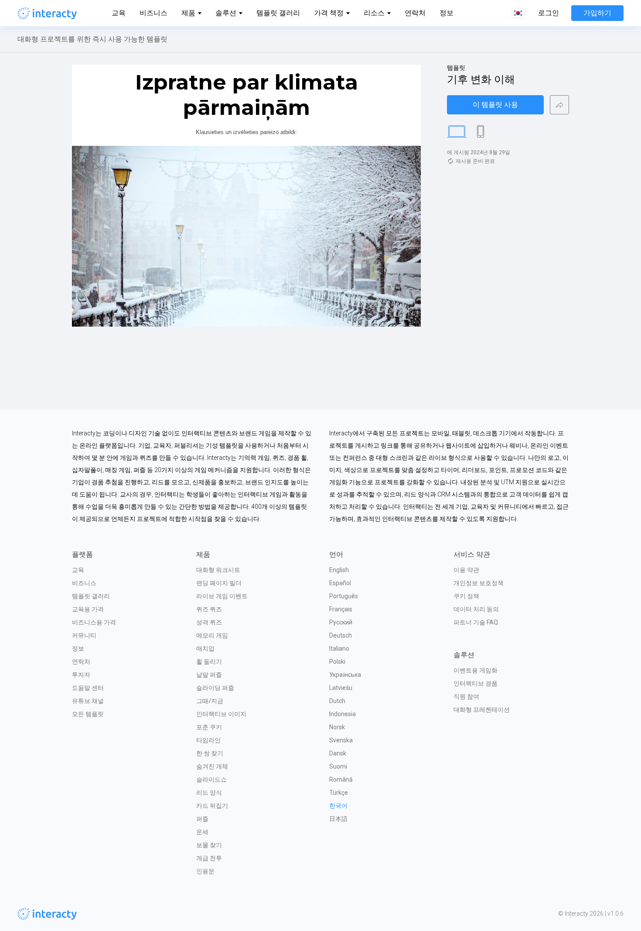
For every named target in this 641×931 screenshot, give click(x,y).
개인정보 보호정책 (478, 582)
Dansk (337, 753)
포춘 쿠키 (209, 727)
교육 (119, 13)
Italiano (339, 648)
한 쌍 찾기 (209, 753)
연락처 (415, 13)
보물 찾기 (209, 844)
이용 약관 (466, 569)
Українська (345, 674)
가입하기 (597, 13)
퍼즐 (202, 818)
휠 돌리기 (209, 661)
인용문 (205, 871)
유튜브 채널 (88, 700)
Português (343, 596)
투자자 (81, 674)
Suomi (338, 766)
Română (341, 779)
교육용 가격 (88, 609)
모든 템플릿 (88, 713)
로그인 (548, 13)
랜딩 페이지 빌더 (219, 582)
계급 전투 (209, 858)
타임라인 (208, 740)
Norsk (337, 727)
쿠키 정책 (466, 596)
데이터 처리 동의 (476, 609)
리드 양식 (209, 792)
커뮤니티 (84, 635)
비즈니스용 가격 (94, 622)
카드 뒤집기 (212, 805)
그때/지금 (209, 700)
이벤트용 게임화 (475, 670)
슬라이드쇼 (211, 779)
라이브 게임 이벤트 (222, 596)
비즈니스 (153, 13)
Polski (337, 661)
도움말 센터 (88, 687)
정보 (446, 13)
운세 (202, 831)
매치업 (205, 648)
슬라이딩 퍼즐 (215, 687)
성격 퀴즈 (209, 622)
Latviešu (340, 687)
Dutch (337, 700)
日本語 (338, 818)
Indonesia (342, 713)
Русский (340, 622)
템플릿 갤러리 (278, 13)
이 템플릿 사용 (495, 104)
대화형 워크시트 (218, 569)
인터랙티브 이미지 (221, 713)
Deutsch (340, 635)
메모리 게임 (212, 635)
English (339, 569)
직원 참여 (466, 696)
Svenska (341, 740)
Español (340, 582)
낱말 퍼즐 (209, 674)
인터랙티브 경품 (475, 683)
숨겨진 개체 (212, 766)
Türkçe (338, 792)
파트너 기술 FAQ (475, 622)
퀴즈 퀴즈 (209, 609)
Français (340, 609)
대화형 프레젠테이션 (481, 709)
